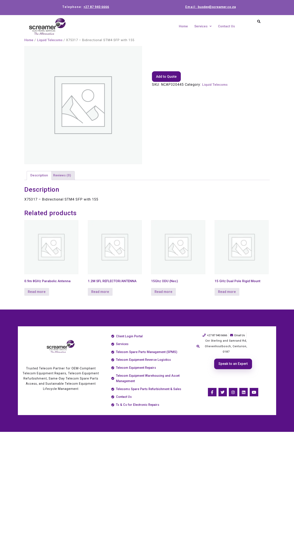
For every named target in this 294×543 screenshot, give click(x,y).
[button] (203, 26)
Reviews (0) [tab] (62, 175)
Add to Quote (166, 77)
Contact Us (226, 26)
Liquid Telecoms (49, 40)
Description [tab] (39, 175)
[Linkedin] (243, 392)
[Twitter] (222, 392)
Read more (37, 292)
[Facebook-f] (212, 392)
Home (183, 26)
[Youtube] (254, 392)
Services (200, 26)
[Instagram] (233, 392)
